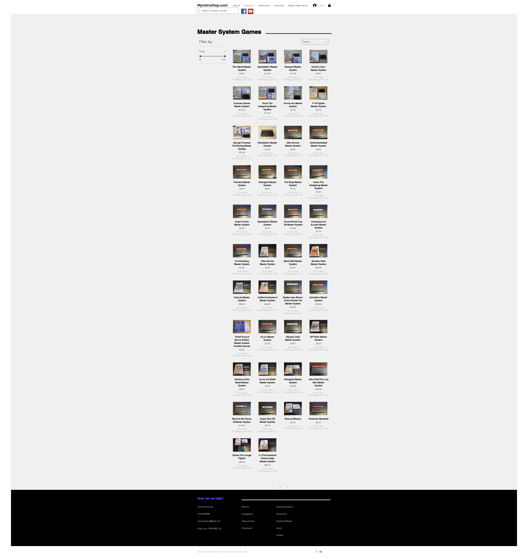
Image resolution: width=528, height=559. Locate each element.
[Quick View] (242, 56)
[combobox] (315, 41)
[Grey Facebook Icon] (316, 551)
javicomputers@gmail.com (209, 521)
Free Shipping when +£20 (242, 80)
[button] (329, 5)
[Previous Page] (273, 487)
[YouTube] (250, 11)
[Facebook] (244, 11)
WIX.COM (243, 552)
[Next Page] (287, 487)
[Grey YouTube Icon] (320, 551)
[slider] (200, 56)
